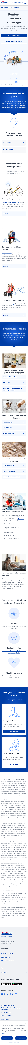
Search (15, 2)
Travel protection (8, 433)
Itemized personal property (11, 477)
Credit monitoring (9, 465)
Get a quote (14, 731)
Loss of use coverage (8, 304)
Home (3, 85)
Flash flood (6, 382)
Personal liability (7, 253)
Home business (8, 422)
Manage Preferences (14, 1042)
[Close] (25, 1023)
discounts (21, 519)
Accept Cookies (21, 1038)
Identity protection (9, 471)
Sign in (21, 2)
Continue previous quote (14, 41)
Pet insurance (7, 428)
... (6, 85)
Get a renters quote (14, 35)
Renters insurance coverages (10, 7)
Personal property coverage (10, 202)
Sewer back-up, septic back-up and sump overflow (12, 389)
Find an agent (14, 764)
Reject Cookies (7, 1038)
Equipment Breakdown (10, 377)
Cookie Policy (16, 1031)
